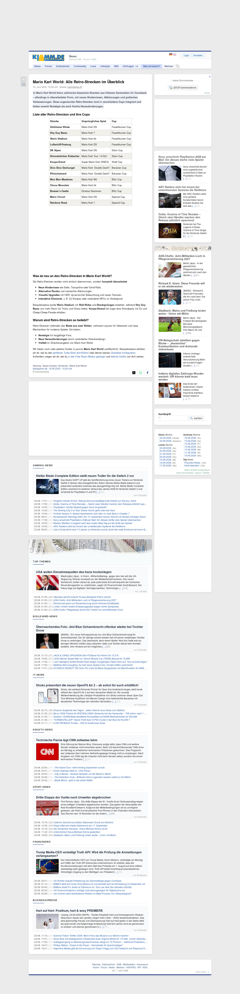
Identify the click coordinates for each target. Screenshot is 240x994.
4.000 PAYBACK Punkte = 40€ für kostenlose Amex (79, 722)
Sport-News (41, 786)
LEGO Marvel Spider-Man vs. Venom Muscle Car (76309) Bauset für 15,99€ (91, 658)
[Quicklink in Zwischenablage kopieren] (23, 79)
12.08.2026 (190, 449)
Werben (168, 66)
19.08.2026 (165, 459)
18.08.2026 (165, 462)
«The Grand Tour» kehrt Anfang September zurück (79, 767)
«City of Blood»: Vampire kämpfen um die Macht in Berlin (82, 773)
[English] (174, 54)
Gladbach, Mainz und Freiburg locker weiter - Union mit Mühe (84, 835)
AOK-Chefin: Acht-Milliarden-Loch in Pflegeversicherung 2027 (84, 600)
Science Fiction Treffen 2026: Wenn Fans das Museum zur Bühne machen (91, 935)
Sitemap (96, 964)
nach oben (201, 971)
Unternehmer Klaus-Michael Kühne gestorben (76, 831)
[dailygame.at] (40, 368)
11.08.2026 (190, 452)
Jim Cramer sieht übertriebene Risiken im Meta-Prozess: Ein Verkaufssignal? (92, 893)
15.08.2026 (190, 440)
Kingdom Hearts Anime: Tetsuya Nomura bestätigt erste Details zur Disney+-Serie (94, 500)
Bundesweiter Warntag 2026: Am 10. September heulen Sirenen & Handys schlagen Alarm (99, 516)
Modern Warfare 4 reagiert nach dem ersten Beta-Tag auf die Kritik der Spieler (92, 523)
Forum (48, 66)
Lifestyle (105, 66)
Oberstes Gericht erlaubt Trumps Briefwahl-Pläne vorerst (82, 596)
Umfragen (130, 66)
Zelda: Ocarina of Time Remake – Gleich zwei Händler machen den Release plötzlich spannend (102, 503)
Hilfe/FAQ (131, 967)
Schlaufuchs (63, 66)
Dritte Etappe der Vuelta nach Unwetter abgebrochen (73, 797)
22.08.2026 (165, 450)
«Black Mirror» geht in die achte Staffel (73, 780)
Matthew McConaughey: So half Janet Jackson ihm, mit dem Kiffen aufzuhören (93, 664)
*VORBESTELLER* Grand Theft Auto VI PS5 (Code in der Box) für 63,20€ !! (91, 719)
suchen (198, 418)
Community (80, 66)
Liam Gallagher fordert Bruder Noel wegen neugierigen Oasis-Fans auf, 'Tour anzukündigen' (100, 661)
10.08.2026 (190, 455)
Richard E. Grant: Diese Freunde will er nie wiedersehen (181, 284)
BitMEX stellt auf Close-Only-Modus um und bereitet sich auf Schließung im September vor (99, 883)
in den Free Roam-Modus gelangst (86, 356)
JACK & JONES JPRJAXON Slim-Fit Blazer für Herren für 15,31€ (86, 655)
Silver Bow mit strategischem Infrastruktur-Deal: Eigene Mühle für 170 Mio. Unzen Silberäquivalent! (103, 938)
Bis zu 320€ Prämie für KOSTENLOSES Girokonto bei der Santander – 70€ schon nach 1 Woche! (102, 713)
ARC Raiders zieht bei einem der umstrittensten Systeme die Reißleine (89, 526)
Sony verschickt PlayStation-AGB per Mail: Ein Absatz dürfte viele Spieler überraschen (97, 519)
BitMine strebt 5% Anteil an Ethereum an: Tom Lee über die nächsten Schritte (92, 887)
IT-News (38, 674)
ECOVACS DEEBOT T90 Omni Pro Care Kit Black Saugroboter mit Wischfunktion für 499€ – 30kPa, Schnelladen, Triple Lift (115, 668)
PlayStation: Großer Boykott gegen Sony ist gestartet (79, 507)
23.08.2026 (165, 447)
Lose (93, 66)
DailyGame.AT (75, 86)
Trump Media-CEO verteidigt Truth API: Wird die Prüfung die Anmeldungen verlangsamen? (89, 854)
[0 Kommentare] (41, 371)
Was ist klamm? (151, 66)
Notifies (206, 472)
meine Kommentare (185, 472)
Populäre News (192, 462)
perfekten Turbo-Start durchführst (71, 352)
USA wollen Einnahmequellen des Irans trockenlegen (74, 572)
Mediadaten (129, 964)
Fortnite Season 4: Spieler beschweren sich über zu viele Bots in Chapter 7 (91, 513)
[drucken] (23, 84)
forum (207, 92)
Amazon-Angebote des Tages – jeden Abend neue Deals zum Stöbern (89, 710)
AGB (119, 964)
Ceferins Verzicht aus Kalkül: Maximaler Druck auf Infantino (83, 822)
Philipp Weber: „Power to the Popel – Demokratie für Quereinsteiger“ (88, 945)
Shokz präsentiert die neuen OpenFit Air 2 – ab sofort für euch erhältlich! (87, 685)
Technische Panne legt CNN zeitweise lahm (66, 740)
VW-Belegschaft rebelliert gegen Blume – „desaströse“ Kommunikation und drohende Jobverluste (179, 344)
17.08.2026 (165, 465)
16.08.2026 (190, 437)
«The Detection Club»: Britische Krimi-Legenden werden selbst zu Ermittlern (92, 777)
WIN (116, 66)
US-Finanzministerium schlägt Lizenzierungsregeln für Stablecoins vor (89, 890)
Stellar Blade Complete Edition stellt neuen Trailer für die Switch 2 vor (85, 476)
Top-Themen (41, 561)
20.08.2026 (165, 456)
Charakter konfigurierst (123, 352)
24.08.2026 (165, 440)
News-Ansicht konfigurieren (197, 469)
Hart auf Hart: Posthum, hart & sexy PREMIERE (69, 910)
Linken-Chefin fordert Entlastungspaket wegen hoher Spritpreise (86, 606)
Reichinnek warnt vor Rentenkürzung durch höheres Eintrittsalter (86, 603)
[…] (98, 491)
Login (186, 55)
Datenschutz (108, 964)
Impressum (142, 964)
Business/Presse (45, 900)
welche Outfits (118, 356)
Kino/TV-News (43, 729)
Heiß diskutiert (191, 465)
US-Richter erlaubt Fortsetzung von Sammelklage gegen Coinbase (87, 880)
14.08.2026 (190, 443)
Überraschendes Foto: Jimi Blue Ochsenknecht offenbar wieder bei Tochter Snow (89, 628)
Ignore (198, 472)
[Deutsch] (171, 54)
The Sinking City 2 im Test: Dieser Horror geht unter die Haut (84, 510)
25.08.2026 (165, 437)
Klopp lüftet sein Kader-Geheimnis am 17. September (80, 825)
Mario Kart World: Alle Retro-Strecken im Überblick (78, 81)
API (139, 967)
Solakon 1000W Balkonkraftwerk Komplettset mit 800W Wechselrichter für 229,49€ (95, 716)
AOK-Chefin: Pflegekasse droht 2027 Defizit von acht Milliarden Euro (88, 609)
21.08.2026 (165, 453)
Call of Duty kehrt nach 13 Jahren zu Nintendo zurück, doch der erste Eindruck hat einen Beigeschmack (106, 529)
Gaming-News (43, 465)
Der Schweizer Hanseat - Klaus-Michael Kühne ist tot (80, 828)
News (37, 66)
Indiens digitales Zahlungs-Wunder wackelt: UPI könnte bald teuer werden (181, 376)
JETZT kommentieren (184, 87)
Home (96, 967)
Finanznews (42, 841)
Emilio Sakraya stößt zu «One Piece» (72, 770)
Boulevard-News (45, 616)
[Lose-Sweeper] (177, 67)
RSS (145, 967)
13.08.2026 (190, 446)
